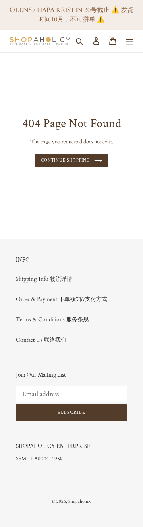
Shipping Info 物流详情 (44, 279)
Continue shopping (65, 160)
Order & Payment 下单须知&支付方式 (61, 299)
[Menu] (129, 41)
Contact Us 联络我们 (41, 340)
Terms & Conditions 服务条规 (52, 319)
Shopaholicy (79, 501)
